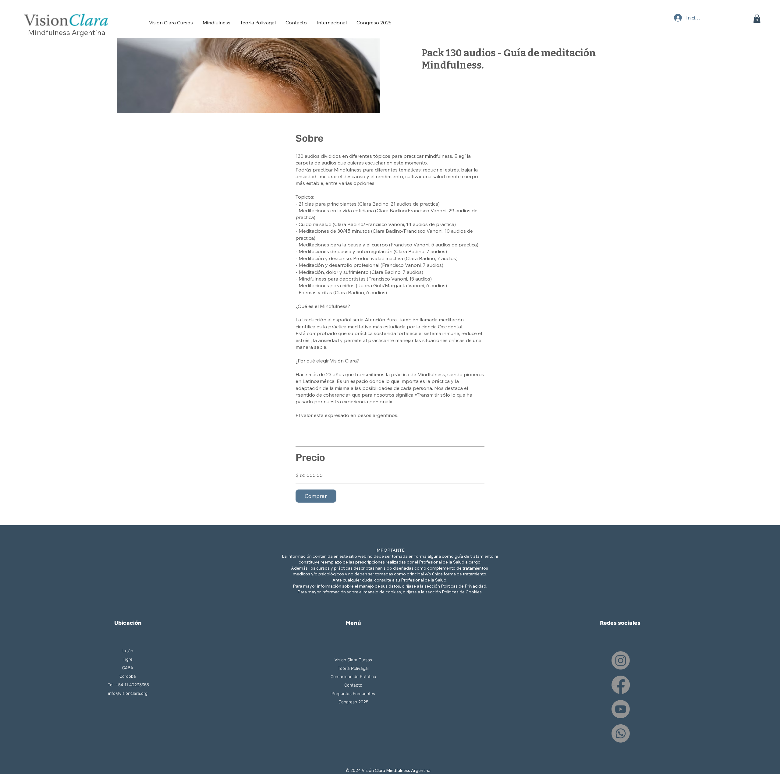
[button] (756, 18)
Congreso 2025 (353, 702)
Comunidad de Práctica (353, 676)
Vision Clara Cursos (353, 660)
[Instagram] (621, 660)
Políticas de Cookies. (462, 592)
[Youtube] (621, 709)
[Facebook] (621, 685)
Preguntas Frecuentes (353, 693)
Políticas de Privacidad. (464, 586)
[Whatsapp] (621, 733)
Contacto (353, 685)
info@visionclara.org (127, 693)
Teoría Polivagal (353, 668)
